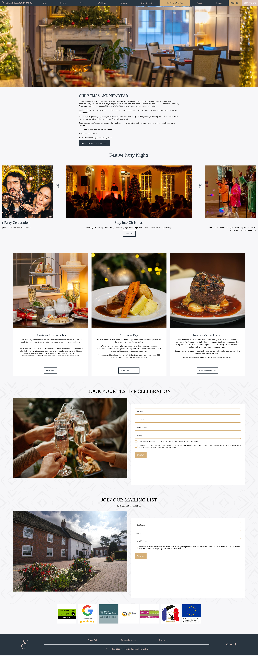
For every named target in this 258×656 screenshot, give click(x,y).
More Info (129, 233)
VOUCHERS (250, 3)
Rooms (63, 3)
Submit (140, 454)
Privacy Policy (93, 640)
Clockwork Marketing (139, 649)
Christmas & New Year (174, 3)
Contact (219, 3)
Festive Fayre (148, 110)
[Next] (201, 185)
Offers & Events (147, 3)
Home (44, 3)
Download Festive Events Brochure (94, 143)
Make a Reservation (129, 370)
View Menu (50, 370)
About (199, 3)
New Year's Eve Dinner (115, 106)
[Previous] (57, 185)
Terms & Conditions (128, 640)
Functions (123, 3)
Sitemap (162, 640)
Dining (82, 3)
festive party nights (86, 106)
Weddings (102, 3)
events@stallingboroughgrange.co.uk (98, 137)
